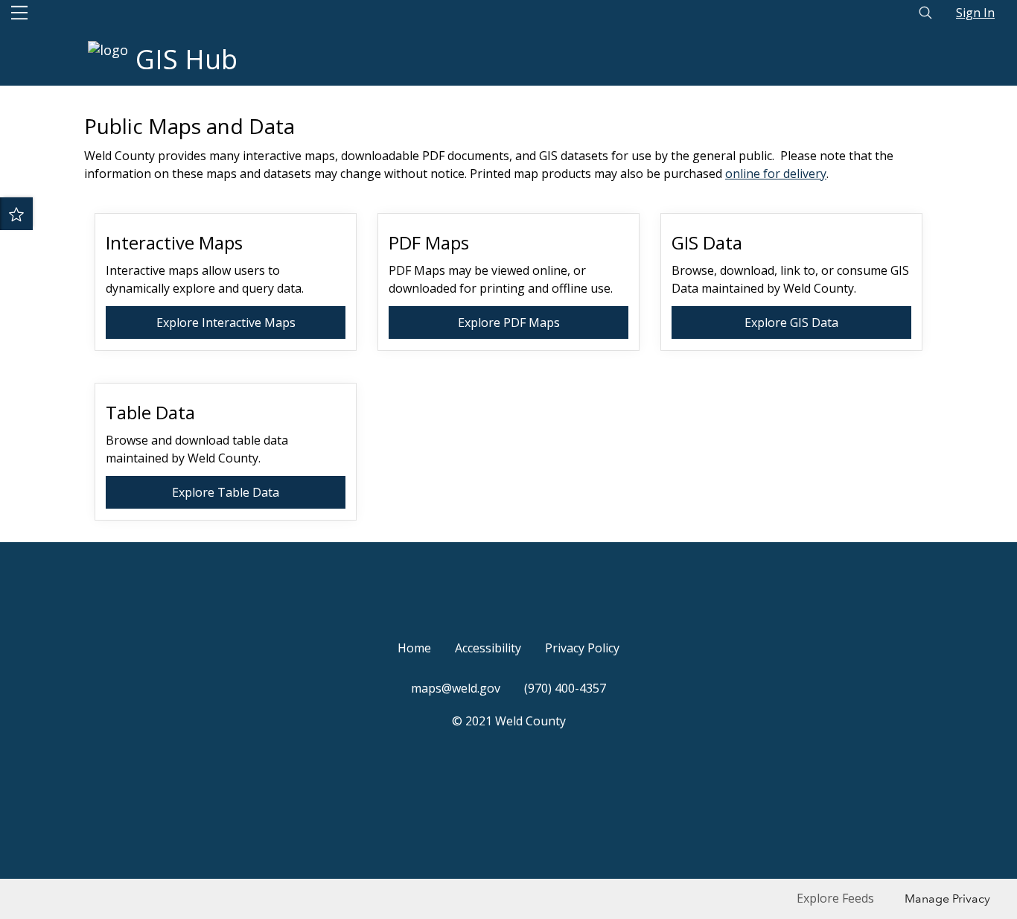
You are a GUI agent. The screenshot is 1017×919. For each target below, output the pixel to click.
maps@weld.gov (455, 688)
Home (414, 648)
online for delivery (775, 173)
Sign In (975, 12)
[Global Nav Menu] (19, 12)
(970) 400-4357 (565, 688)
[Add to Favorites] (16, 213)
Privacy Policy (582, 648)
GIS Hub (186, 59)
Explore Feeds (835, 898)
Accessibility (488, 648)
